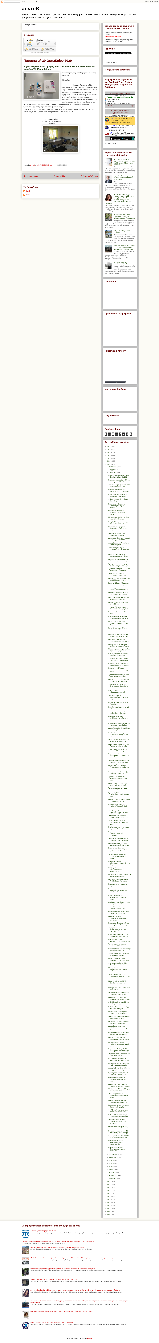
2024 (109, 452)
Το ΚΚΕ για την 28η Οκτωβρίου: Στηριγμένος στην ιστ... (119, 954)
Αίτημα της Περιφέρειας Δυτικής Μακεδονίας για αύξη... (119, 1017)
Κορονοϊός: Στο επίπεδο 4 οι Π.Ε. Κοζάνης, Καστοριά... (118, 880)
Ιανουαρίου (113, 1178)
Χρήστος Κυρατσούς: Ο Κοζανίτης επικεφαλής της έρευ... (117, 778)
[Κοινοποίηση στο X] (62, 165)
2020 (109, 464)
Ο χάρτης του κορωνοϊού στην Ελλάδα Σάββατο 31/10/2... (118, 476)
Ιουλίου (111, 1160)
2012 (109, 1202)
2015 (109, 1194)
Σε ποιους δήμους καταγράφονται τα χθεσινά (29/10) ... (118, 697)
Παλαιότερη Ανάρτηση (89, 176)
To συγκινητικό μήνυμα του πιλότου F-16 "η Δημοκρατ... (118, 945)
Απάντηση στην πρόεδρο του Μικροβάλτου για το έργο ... (118, 664)
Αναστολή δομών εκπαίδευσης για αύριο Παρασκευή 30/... (118, 740)
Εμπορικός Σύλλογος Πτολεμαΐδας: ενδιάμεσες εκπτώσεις (117, 918)
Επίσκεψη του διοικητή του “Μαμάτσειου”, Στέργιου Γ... (118, 1012)
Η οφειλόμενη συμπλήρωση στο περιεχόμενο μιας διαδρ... (119, 724)
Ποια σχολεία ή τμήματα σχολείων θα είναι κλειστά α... (119, 940)
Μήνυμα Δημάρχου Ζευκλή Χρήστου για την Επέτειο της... (117, 969)
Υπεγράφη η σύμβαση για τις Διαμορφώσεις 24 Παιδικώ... (118, 659)
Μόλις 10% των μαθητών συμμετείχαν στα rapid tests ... (119, 959)
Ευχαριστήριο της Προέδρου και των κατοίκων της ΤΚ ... (119, 800)
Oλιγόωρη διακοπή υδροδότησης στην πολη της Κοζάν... (119, 863)
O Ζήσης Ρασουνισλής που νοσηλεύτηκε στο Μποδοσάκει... (117, 869)
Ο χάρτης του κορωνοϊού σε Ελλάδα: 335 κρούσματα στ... (119, 750)
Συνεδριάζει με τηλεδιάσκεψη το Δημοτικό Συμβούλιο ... (119, 773)
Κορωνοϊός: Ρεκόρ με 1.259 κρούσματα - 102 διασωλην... (119, 1050)
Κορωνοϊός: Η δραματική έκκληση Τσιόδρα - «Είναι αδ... (119, 1038)
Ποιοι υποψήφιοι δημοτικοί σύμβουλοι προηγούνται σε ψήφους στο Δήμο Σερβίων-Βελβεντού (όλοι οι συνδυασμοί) (58, 1241)
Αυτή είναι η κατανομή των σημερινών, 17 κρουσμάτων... (119, 998)
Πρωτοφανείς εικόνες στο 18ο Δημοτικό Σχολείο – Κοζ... (118, 1073)
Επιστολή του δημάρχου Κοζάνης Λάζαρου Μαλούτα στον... (118, 806)
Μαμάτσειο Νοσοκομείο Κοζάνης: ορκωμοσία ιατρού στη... (118, 1044)
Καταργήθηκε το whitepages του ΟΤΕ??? (43, 1231)
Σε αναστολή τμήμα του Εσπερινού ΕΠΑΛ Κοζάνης (118, 574)
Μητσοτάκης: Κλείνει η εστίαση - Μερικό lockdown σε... (119, 518)
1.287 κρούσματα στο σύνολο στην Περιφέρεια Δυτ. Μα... (118, 1136)
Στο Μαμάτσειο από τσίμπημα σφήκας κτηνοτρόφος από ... (118, 761)
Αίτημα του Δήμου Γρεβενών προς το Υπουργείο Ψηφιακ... (119, 1085)
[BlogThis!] (60, 165)
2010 (109, 1208)
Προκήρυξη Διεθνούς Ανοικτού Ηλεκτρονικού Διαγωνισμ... (118, 708)
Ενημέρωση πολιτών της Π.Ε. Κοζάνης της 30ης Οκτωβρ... (118, 635)
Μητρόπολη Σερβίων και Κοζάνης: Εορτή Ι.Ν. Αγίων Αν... (118, 623)
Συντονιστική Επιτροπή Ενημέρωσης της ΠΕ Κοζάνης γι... (119, 850)
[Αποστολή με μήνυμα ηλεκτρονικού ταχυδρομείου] (58, 165)
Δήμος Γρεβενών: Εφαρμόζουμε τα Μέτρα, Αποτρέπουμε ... (119, 729)
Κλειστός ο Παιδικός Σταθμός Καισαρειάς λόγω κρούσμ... (118, 560)
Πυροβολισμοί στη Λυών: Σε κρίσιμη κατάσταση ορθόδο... (119, 490)
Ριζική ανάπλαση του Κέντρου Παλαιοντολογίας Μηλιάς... (118, 745)
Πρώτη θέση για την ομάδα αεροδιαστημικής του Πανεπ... (119, 617)
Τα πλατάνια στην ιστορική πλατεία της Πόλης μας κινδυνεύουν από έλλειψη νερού (124, 216)
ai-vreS (30, 9)
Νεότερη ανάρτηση (30, 176)
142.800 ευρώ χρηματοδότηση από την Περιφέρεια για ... (118, 1003)
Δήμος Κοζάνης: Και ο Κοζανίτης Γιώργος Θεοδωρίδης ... (119, 1069)
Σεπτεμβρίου (113, 1154)
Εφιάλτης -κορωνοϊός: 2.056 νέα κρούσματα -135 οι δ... (119, 481)
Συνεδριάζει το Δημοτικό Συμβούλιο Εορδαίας (116, 534)
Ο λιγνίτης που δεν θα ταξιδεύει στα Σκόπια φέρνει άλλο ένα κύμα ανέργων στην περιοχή (124, 247)
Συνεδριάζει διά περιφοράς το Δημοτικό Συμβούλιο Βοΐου (118, 839)
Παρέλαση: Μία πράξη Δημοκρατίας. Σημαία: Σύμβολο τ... (116, 1149)
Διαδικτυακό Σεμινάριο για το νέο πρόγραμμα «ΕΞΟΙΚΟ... (119, 539)
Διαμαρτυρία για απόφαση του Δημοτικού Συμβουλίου (118, 993)
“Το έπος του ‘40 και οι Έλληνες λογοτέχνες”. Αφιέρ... (119, 1090)
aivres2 (28, 195)
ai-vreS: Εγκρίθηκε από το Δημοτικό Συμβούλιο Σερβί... (118, 812)
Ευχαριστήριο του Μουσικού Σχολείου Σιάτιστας (118, 885)
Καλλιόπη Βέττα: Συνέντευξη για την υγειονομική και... (119, 1008)
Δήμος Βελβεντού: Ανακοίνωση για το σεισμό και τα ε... (118, 544)
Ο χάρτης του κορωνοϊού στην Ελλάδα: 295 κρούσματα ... (118, 1033)
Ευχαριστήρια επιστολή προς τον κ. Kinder (118, 603)
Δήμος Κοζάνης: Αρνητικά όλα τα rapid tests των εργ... (119, 1054)
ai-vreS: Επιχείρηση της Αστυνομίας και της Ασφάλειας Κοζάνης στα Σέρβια (54, 1279)
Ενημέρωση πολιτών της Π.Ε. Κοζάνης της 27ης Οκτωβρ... (118, 1132)
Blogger (89, 1338)
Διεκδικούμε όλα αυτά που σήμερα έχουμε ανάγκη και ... (119, 816)
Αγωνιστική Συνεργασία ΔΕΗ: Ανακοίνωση (118, 703)
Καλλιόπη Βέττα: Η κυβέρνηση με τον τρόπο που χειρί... (118, 784)
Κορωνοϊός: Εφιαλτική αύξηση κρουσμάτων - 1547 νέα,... (118, 924)
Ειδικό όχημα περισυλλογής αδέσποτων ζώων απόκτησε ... (118, 630)
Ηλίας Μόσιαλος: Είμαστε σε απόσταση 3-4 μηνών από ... (119, 495)
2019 (109, 1182)
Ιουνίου (111, 1163)
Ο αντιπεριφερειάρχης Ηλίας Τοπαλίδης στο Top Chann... (118, 964)
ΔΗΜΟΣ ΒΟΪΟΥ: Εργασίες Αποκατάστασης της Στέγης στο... (118, 767)
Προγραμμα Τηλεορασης (120, 382)
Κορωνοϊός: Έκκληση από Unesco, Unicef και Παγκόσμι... (117, 833)
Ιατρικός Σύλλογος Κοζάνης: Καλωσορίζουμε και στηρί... (118, 1101)
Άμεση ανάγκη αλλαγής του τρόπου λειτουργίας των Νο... (119, 1127)
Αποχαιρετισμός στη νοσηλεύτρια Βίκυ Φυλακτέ (123, 263)
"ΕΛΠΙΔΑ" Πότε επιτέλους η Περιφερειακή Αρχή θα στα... (118, 1115)
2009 (109, 1211)
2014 (109, 1197)
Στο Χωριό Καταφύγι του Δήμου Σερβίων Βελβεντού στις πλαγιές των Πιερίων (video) (57, 1247)
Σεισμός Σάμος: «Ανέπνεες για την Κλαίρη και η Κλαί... (118, 523)
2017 (109, 1188)
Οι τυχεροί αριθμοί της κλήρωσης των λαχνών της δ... (118, 718)
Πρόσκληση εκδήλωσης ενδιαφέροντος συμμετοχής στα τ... (118, 670)
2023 (109, 455)
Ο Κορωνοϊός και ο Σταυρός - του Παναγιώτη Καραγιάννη (118, 608)
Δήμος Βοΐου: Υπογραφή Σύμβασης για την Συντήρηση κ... (119, 1028)
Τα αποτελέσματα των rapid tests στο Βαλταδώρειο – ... (118, 789)
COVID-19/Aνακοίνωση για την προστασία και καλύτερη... (118, 1111)
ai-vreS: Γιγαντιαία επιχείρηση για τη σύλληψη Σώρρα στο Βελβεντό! (52, 1322)
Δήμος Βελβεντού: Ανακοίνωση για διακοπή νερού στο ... (118, 598)
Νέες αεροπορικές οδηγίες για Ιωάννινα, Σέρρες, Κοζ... (118, 654)
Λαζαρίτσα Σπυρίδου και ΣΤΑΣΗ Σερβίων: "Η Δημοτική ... (119, 1022)
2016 (109, 1191)
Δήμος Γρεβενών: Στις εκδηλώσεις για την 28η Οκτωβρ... (117, 929)
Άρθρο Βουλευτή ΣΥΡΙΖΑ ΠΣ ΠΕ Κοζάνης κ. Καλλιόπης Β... (119, 569)
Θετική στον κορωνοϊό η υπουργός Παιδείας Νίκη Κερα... (117, 1079)
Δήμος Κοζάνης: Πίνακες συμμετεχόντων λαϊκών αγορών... (117, 1121)
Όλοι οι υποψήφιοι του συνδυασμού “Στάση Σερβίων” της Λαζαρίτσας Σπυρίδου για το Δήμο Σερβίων (62, 1311)
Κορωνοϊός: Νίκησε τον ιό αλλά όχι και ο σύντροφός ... (118, 1106)
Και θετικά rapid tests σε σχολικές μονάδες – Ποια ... (118, 555)
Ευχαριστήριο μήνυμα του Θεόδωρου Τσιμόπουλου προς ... (117, 528)
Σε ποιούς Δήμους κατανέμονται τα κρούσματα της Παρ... (119, 485)
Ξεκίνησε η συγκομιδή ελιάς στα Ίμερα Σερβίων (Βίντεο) (119, 713)
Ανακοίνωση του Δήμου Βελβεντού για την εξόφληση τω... (118, 549)
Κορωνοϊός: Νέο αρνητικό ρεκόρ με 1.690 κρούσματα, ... (119, 579)
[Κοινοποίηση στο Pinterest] (66, 165)
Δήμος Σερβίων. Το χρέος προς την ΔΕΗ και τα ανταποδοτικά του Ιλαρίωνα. (124, 177)
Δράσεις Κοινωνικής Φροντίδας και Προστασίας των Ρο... (118, 675)
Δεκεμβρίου (113, 467)
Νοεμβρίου (112, 470)
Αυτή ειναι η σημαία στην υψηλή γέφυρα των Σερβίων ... (119, 903)
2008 (109, 1214)
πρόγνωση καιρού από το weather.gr (40, 52)
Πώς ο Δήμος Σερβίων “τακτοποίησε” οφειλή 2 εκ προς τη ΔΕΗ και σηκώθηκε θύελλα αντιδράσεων (124, 162)
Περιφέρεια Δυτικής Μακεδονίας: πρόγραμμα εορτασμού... (119, 1064)
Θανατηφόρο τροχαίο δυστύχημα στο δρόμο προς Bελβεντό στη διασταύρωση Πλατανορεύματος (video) (63, 1268)
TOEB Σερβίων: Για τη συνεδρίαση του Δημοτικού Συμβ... (118, 1095)
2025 (109, 449)
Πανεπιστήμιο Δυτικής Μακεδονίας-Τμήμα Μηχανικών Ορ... (115, 1142)
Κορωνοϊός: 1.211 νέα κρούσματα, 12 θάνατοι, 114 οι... (118, 755)
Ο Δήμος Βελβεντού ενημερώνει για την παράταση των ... (119, 692)
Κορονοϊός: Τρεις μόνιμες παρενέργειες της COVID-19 (118, 640)
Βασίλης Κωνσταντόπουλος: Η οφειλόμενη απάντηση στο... (118, 844)
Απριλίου (112, 1169)
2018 (109, 1185)
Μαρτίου (112, 1172)
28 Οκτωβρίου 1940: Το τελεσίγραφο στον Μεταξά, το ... (119, 976)
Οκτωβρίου (113, 472)
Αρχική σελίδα (59, 176)
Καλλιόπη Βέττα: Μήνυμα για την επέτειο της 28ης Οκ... (119, 949)
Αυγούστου (113, 1157)
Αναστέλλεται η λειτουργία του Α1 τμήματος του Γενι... (118, 908)
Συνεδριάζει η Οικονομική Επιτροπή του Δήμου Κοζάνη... (116, 506)
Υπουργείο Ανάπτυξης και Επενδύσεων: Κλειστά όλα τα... (118, 686)
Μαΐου (111, 1166)
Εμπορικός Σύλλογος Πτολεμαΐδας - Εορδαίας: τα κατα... (118, 794)
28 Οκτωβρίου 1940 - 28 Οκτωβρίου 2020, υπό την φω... (118, 822)
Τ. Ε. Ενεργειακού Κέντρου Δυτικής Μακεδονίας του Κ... (118, 588)
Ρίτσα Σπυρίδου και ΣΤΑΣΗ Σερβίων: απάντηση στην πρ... (117, 983)
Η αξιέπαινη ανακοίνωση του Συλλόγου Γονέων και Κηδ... (118, 935)
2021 (109, 461)
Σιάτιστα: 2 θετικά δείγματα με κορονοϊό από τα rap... (118, 584)
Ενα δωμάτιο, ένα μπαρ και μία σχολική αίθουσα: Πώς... (118, 828)
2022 (109, 458)
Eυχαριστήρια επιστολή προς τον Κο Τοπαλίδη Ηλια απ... (118, 593)
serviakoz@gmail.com (113, 36)
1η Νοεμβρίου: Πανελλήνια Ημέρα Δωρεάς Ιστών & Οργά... (117, 856)
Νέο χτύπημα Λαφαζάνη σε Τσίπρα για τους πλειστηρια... (119, 1059)
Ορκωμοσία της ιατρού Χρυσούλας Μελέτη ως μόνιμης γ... (116, 512)
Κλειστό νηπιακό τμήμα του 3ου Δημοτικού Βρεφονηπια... (119, 650)
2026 (109, 446)
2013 (109, 1200)
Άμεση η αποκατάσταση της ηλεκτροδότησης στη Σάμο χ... (119, 565)
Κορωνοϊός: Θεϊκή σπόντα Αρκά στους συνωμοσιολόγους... (119, 680)
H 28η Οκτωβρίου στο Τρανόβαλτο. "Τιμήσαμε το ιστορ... (118, 897)
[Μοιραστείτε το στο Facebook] (64, 165)
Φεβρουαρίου (113, 1175)
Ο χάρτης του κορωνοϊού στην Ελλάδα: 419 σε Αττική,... (118, 912)
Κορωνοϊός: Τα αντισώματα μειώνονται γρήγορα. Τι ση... (118, 645)
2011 (109, 1206)
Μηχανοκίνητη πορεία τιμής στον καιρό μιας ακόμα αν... (119, 875)
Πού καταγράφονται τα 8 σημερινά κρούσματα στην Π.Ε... (118, 890)
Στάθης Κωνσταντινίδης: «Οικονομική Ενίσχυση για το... (118, 734)
